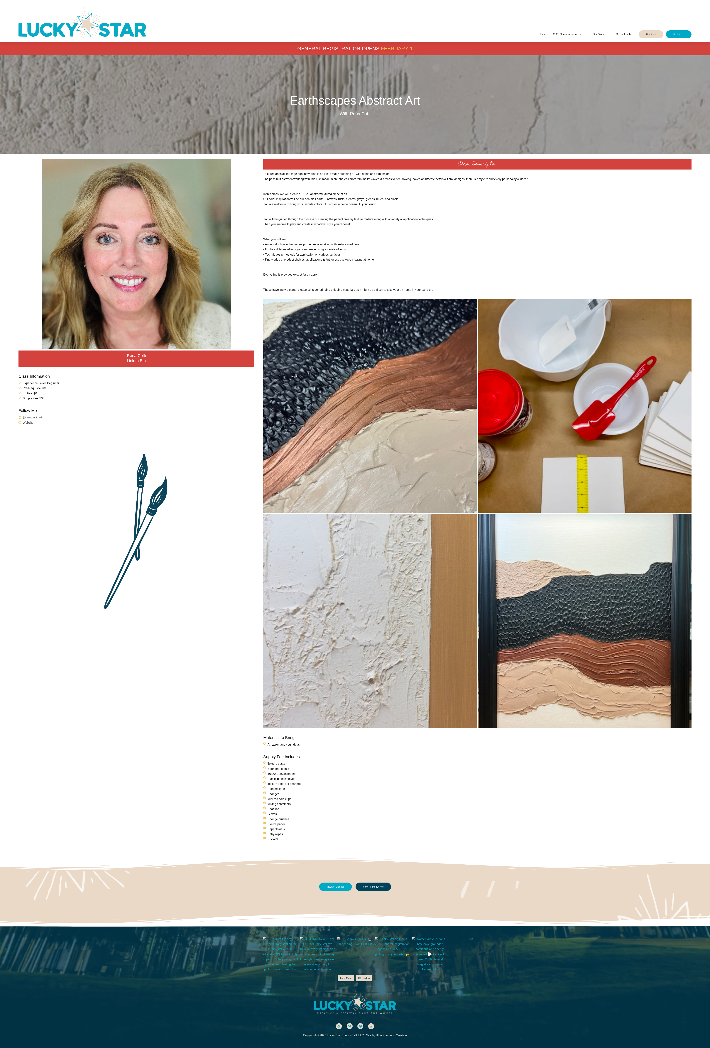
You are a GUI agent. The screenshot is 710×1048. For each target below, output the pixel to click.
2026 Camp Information (567, 34)
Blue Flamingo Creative (391, 1035)
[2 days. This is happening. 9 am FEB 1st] (355, 954)
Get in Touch (623, 34)
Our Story (598, 34)
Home (542, 34)
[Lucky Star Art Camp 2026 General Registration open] (392, 954)
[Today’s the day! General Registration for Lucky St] (280, 954)
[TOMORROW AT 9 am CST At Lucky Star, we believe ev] (317, 954)
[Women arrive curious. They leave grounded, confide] (429, 954)
